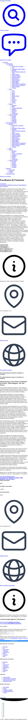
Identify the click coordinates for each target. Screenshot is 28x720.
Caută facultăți (6, 677)
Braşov (4, 653)
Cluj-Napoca (3, 183)
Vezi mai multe (10, 622)
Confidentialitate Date (8, 691)
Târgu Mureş (6, 652)
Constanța (5, 654)
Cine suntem (6, 687)
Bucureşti (5, 646)
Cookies (5, 692)
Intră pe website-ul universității (7, 585)
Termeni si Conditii (7, 689)
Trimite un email (4, 340)
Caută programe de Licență (9, 678)
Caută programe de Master (9, 680)
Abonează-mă (14, 640)
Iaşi (4, 648)
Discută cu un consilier (5, 176)
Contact (5, 688)
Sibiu (4, 656)
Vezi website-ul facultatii (6, 370)
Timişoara (5, 650)
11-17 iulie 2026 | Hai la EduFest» (14, 5)
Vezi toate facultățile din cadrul (11, 478)
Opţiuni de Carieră (7, 681)
